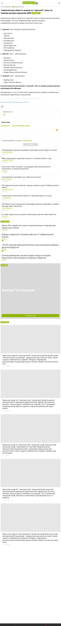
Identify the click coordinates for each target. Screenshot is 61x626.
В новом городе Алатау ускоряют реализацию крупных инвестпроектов (29, 214)
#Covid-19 (26, 102)
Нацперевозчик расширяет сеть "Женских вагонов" (21, 177)
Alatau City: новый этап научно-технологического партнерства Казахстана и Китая (28, 226)
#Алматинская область (17, 102)
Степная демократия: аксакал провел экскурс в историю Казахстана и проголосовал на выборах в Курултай (26, 256)
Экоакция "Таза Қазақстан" (18, 290)
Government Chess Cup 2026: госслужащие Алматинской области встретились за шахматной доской (26, 168)
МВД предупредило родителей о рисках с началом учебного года (26, 158)
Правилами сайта (27, 140)
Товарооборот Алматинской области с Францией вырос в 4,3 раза (27, 196)
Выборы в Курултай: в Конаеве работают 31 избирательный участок (27, 235)
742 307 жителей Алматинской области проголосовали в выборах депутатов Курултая (30, 246)
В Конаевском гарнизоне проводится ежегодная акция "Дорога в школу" (29, 150)
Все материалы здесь (30, 315)
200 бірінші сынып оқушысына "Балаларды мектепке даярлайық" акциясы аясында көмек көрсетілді (30, 205)
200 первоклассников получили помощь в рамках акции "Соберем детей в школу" (30, 186)
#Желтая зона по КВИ (6, 102)
